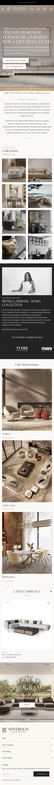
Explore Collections (16, 60)
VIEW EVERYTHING (9, 154)
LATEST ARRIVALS (27, 591)
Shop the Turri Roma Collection (15, 329)
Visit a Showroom (14, 66)
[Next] (48, 646)
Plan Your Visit (8, 437)
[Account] (37, 9)
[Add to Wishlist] (49, 603)
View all (27, 595)
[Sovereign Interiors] (17, 9)
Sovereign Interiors (13, 780)
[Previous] (5, 646)
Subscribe (41, 774)
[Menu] (3, 9)
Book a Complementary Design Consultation (27, 713)
